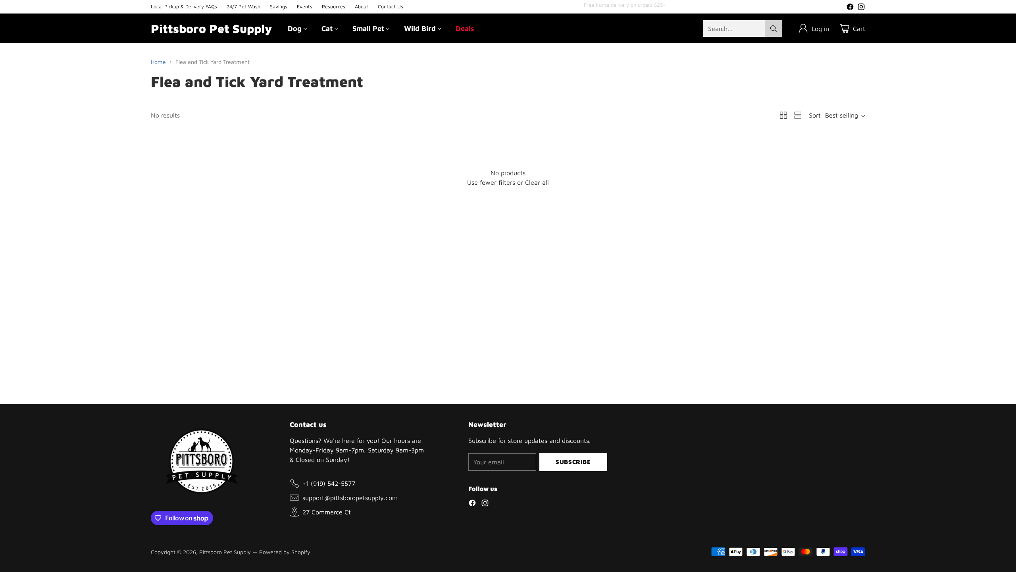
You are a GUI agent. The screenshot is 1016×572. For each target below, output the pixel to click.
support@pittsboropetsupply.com (350, 497)
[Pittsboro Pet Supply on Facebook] (850, 8)
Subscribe (573, 461)
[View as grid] (783, 115)
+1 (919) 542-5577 (328, 483)
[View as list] (797, 115)
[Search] (773, 28)
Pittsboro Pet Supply (225, 552)
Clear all (537, 182)
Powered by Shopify (284, 552)
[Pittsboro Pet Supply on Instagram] (861, 8)
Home (158, 61)
